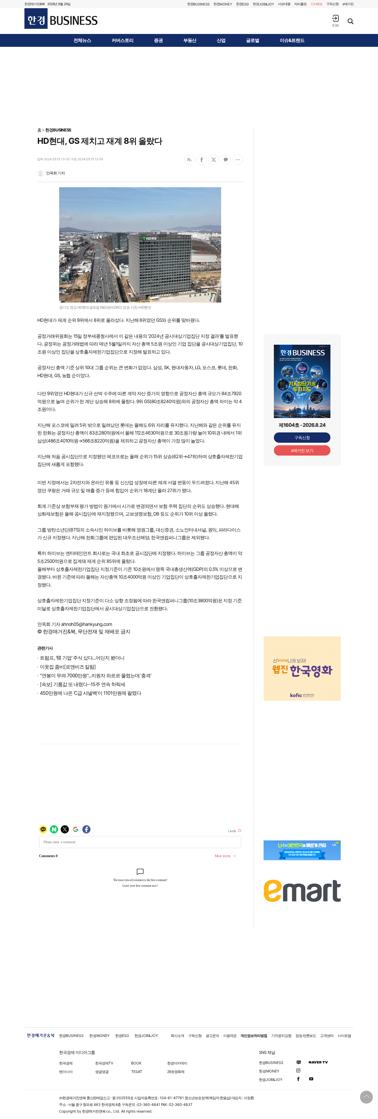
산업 (221, 40)
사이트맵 (344, 1035)
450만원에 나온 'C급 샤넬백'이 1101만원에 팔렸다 (90, 693)
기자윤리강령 (281, 1035)
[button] (335, 20)
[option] (302, 662)
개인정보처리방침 (253, 1035)
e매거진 (348, 4)
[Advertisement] (189, 87)
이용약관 (230, 1035)
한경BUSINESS (58, 129)
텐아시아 (66, 1071)
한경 (198, 4)
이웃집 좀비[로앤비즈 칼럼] (68, 667)
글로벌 (252, 40)
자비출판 (300, 4)
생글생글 (102, 1071)
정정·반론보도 (305, 1035)
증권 (158, 40)
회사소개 (177, 1035)
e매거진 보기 (302, 450)
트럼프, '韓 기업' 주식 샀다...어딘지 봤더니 (82, 658)
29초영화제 (175, 1071)
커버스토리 (122, 40)
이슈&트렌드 (292, 40)
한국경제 (66, 1063)
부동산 (189, 40)
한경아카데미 (177, 1063)
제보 (316, 4)
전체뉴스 (82, 40)
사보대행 (284, 4)
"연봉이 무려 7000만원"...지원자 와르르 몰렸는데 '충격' (95, 676)
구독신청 (332, 4)
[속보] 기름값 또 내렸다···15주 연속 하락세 (82, 684)
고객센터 (327, 1035)
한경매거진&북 (34, 4)
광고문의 (212, 1035)
